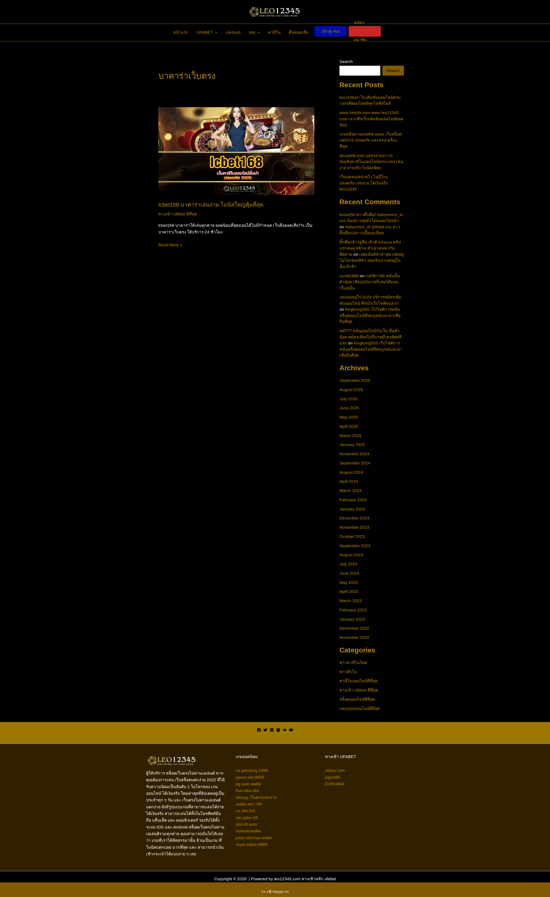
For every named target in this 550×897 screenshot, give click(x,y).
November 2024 (354, 454)
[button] (215, 32)
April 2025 (348, 426)
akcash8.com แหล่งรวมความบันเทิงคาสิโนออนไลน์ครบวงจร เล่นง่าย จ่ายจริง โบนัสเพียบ (371, 161)
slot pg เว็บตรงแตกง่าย (256, 797)
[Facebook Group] (278, 730)
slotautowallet (248, 831)
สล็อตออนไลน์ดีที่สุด (357, 699)
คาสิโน (274, 32)
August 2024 (351, 472)
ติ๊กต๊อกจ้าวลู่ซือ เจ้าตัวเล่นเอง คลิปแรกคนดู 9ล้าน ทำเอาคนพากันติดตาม (370, 248)
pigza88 (332, 777)
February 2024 (353, 500)
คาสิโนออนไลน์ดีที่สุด (358, 681)
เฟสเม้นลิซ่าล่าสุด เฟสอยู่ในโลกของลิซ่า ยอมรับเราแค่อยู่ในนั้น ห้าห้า (371, 260)
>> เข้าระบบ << (275, 891)
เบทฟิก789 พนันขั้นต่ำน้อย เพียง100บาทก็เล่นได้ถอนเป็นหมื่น (369, 282)
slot (252, 32)
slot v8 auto (246, 824)
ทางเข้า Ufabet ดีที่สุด (177, 214)
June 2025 (349, 408)
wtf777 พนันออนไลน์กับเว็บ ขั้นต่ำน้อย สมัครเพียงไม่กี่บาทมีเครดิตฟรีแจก (370, 337)
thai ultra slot (247, 790)
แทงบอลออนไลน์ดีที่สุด (359, 708)
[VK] (285, 730)
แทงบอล (233, 32)
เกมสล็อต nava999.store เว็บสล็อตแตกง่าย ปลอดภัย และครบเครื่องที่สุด (370, 140)
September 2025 (354, 380)
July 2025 (348, 399)
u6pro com (335, 770)
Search (346, 61)
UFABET (205, 32)
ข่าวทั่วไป (348, 672)
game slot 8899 (250, 777)
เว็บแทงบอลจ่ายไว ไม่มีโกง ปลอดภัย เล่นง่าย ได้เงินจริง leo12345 (363, 183)
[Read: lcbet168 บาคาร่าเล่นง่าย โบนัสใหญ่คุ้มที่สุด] (236, 151)
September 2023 (354, 546)
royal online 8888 (251, 844)
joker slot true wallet (254, 838)
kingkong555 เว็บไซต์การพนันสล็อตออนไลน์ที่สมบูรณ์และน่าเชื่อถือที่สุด (369, 315)
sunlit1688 (349, 276)
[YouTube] (291, 730)
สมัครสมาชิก (360, 31)
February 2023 (353, 610)
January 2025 (352, 444)
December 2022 (354, 628)
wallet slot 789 (249, 804)
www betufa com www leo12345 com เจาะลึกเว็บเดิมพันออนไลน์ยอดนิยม (371, 118)
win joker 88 (247, 817)
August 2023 (351, 555)
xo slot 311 (246, 811)
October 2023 (352, 536)
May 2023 (348, 582)
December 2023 (354, 518)
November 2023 (354, 527)
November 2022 (354, 637)
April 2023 (348, 591)
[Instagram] (272, 730)
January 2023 (352, 619)
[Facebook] (259, 730)
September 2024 (354, 463)
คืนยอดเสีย (298, 32)
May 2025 (348, 417)
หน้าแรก (180, 32)
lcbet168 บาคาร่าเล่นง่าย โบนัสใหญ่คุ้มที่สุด (211, 204)
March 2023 (350, 601)
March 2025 (350, 435)
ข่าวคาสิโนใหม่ (353, 662)
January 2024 (352, 509)
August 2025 (351, 389)
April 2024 (348, 481)
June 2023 (349, 573)
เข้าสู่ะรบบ (331, 31)
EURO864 (334, 784)
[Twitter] (265, 730)
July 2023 (348, 564)
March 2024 (350, 490)
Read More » (170, 245)
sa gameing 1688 (252, 770)
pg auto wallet (248, 784)
